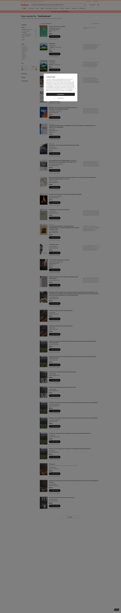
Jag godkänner (60, 94)
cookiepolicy (69, 90)
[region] (60, 87)
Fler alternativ (60, 98)
